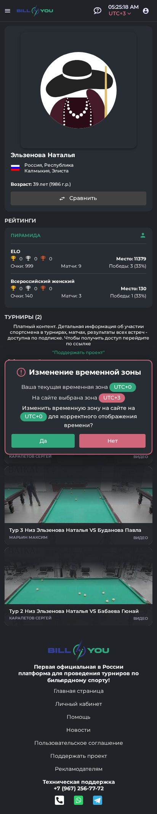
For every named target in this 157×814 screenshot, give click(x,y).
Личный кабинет (78, 703)
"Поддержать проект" (78, 352)
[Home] (35, 10)
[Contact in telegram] (78, 800)
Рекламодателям (79, 768)
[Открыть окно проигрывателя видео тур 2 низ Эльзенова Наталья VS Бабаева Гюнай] (78, 587)
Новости (78, 729)
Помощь (78, 716)
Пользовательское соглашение (78, 742)
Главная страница (79, 690)
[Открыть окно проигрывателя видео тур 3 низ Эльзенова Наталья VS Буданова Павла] (78, 505)
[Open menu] (7, 10)
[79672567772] (59, 800)
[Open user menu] (145, 11)
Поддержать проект (78, 755)
